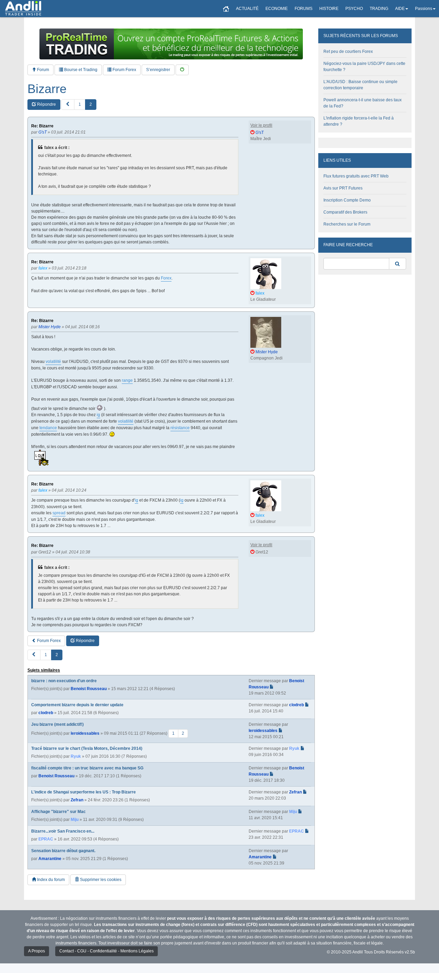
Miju (75, 819)
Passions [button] (423, 8)
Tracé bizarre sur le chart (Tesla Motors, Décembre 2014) (86, 748)
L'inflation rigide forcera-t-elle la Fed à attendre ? (358, 121)
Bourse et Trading (80, 69)
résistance (180, 427)
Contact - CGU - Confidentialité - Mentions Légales (106, 951)
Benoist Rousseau (89, 688)
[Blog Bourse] (23, 8)
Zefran (77, 800)
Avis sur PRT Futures (343, 188)
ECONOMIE (276, 8)
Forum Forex (123, 69)
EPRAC (45, 839)
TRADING (379, 8)
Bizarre (47, 89)
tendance (48, 427)
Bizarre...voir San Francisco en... (62, 831)
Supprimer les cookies (100, 879)
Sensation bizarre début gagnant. (63, 850)
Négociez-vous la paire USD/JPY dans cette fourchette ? (364, 66)
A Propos (36, 951)
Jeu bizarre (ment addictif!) (57, 724)
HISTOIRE (329, 8)
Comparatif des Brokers (345, 212)
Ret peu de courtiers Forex (348, 51)
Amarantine (49, 858)
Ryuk (76, 756)
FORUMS (303, 8)
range (127, 380)
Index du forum (50, 879)
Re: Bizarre (42, 126)
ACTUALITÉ (247, 8)
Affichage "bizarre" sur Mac (58, 811)
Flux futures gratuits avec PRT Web (356, 176)
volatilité (53, 361)
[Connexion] (182, 70)
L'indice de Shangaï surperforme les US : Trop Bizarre (83, 792)
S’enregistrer (158, 69)
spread (59, 513)
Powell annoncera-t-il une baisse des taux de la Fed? (362, 103)
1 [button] (80, 104)
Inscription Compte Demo (347, 200)
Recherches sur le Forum (346, 224)
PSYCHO (354, 8)
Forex (166, 278)
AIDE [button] (400, 8)
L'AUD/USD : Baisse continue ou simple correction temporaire (360, 84)
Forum (42, 69)
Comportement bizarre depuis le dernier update (77, 704)
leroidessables (85, 733)
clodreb (45, 712)
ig (98, 414)
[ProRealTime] (171, 43)
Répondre (46, 104)
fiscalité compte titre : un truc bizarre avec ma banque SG (87, 768)
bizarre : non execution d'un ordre (64, 680)
